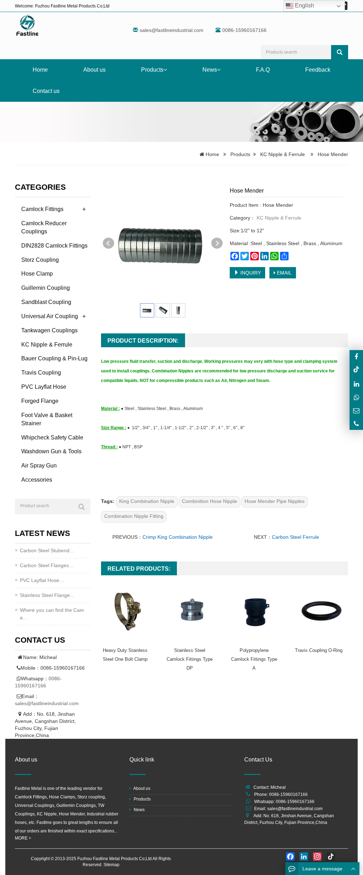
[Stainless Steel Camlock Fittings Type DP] (192, 611)
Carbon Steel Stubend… (47, 550)
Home (40, 70)
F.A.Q (263, 70)
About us (94, 70)
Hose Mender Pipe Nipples (275, 501)
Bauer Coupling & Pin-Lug (54, 358)
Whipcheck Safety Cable (52, 437)
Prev (108, 243)
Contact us (46, 91)
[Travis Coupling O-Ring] (321, 611)
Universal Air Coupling (49, 316)
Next (217, 243)
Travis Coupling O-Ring (318, 650)
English (304, 5)
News (209, 70)
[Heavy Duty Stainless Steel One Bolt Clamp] (128, 611)
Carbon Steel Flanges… (47, 565)
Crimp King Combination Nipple (178, 537)
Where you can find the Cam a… (52, 613)
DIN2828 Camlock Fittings (54, 246)
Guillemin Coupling (45, 288)
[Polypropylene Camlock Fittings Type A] (257, 611)
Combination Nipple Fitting (133, 516)
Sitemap (111, 864)
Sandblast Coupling (46, 302)
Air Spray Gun (39, 466)
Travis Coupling (41, 373)
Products (152, 70)
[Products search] (339, 52)
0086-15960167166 (295, 801)
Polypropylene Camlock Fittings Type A (254, 659)
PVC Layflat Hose (43, 387)
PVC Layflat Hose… (42, 580)
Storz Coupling (40, 260)
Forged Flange (39, 401)
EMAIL (283, 273)
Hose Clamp (37, 274)
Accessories (36, 480)
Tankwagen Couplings (49, 330)
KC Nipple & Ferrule (282, 154)
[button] (165, 70)
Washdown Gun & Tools (51, 451)
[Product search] (81, 507)
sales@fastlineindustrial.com (171, 30)
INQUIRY (250, 273)
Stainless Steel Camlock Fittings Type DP (190, 659)
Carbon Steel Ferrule (295, 537)
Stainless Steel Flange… (47, 595)
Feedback (317, 70)
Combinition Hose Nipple (209, 501)
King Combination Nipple (146, 501)
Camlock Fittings (42, 209)
